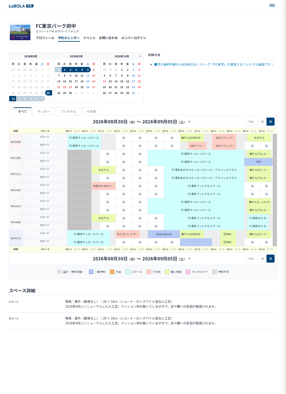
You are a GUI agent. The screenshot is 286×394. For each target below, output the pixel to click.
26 (87, 87)
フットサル (68, 111)
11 (82, 75)
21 (58, 87)
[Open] (272, 5)
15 (64, 81)
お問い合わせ (108, 37)
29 (64, 93)
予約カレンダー (69, 37)
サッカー (44, 111)
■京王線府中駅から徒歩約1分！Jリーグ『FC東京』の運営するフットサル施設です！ (214, 64)
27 (93, 87)
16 (70, 81)
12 (87, 75)
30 (48, 93)
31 (13, 98)
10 (76, 75)
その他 (91, 111)
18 (82, 81)
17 (76, 81)
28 (58, 93)
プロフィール (45, 37)
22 (64, 87)
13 (93, 75)
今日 (251, 121)
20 (93, 81)
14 (58, 81)
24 (76, 87)
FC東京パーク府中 (56, 25)
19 (87, 81)
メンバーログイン (133, 37)
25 (82, 87)
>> (189, 122)
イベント (89, 37)
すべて (22, 111)
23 (70, 87)
